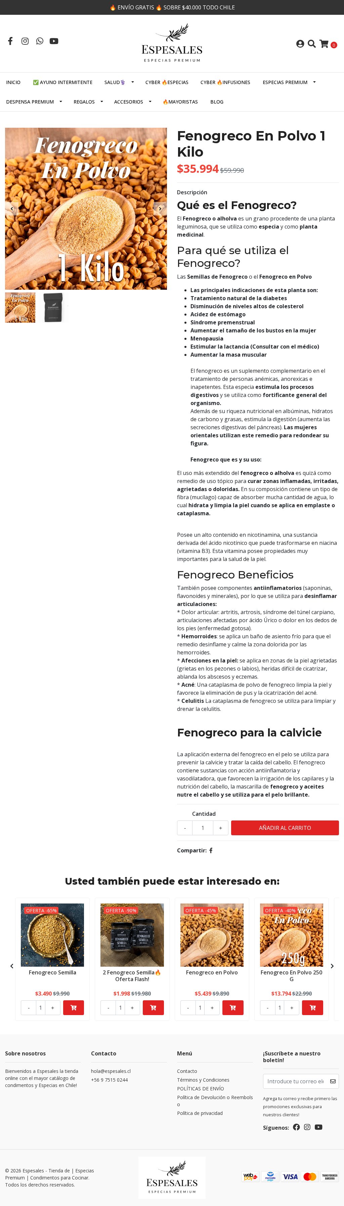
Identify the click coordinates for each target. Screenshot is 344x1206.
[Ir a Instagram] (25, 40)
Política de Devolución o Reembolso (215, 1101)
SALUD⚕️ (115, 82)
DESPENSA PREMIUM (30, 101)
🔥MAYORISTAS (180, 101)
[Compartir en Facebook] (211, 850)
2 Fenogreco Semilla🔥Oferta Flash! (132, 975)
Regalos (84, 101)
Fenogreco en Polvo (212, 972)
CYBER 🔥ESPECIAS (166, 82)
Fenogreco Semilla (52, 972)
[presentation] (11, 208)
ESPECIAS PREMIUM (285, 82)
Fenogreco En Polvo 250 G (291, 975)
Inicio (13, 82)
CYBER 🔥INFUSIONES (225, 82)
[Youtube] (53, 40)
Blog (216, 101)
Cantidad (204, 813)
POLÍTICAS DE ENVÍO (200, 1088)
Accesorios (128, 101)
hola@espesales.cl (111, 1071)
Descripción (192, 192)
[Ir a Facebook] (10, 40)
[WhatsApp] (40, 40)
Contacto (187, 1071)
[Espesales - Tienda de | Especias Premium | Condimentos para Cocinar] (172, 43)
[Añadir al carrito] (73, 1007)
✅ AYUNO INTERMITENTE (62, 82)
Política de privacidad (200, 1113)
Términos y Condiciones (203, 1080)
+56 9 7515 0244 (109, 1080)
